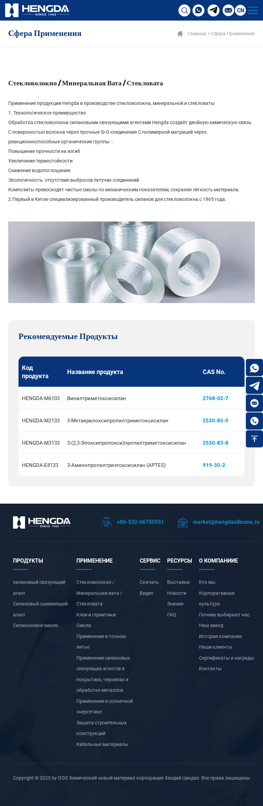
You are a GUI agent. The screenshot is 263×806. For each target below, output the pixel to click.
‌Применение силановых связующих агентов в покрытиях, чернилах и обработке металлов (103, 674)
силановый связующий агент (39, 587)
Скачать (149, 582)
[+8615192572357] (254, 367)
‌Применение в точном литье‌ (101, 641)
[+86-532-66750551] (254, 421)
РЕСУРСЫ (179, 560)
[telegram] (214, 10)
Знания (175, 603)
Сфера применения (233, 33)
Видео (146, 593)
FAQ (171, 614)
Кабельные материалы (102, 744)
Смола (83, 625)
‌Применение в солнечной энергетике (104, 706)
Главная (197, 33)
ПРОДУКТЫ (28, 560)
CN (240, 10)
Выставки (178, 582)
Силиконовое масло (35, 625)
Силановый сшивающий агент (40, 609)
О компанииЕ (218, 560)
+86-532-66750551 (139, 521)
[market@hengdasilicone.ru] (254, 403)
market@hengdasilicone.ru (225, 521)
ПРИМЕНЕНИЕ (94, 560)
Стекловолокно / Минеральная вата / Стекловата (99, 593)
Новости (176, 593)
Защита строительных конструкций (101, 728)
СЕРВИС (150, 560)
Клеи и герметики (96, 614)
